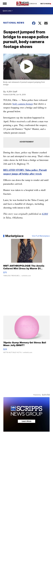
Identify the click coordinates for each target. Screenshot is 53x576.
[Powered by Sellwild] (46, 395)
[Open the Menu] (4, 3)
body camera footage (23, 103)
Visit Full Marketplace (41, 236)
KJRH (45, 213)
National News (13, 22)
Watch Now (45, 3)
